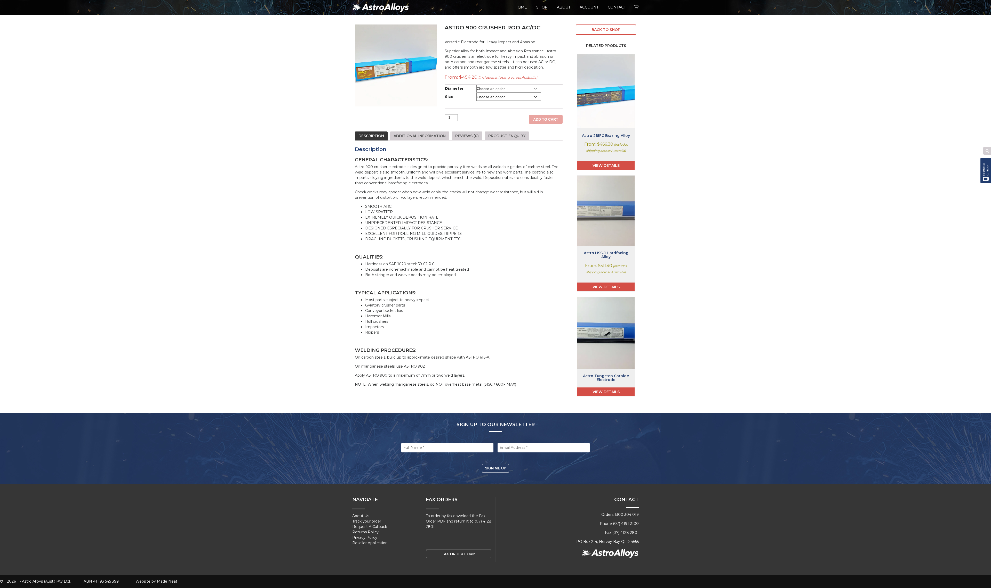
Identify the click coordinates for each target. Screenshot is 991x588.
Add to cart (545, 119)
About (563, 7)
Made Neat (167, 581)
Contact (617, 7)
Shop (542, 7)
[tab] (371, 135)
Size (449, 96)
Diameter (454, 88)
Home (521, 7)
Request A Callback (369, 526)
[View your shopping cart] (636, 7)
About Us (360, 516)
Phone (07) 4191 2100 (619, 523)
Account (589, 7)
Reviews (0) (467, 136)
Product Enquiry (506, 136)
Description (371, 136)
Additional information (420, 136)
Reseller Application (370, 543)
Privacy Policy (364, 537)
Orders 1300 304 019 (620, 514)
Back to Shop (606, 29)
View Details (606, 165)
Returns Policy (365, 532)
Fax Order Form (459, 554)
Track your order (366, 521)
